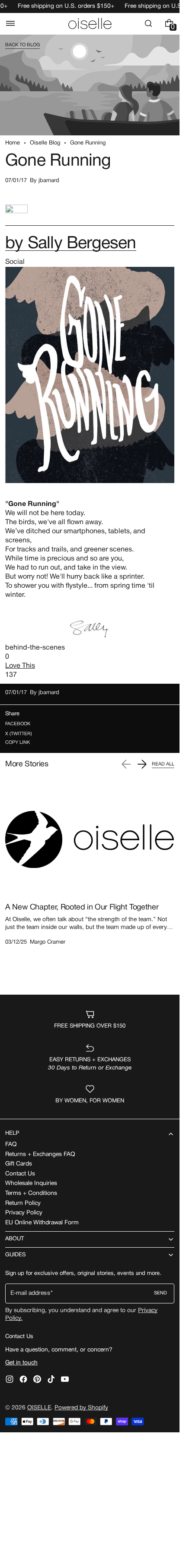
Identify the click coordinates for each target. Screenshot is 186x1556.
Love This (20, 666)
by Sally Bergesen (70, 244)
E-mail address (30, 1293)
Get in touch (21, 1363)
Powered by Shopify (81, 1408)
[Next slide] (141, 764)
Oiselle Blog (45, 143)
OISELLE (39, 1408)
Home (12, 143)
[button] (10, 23)
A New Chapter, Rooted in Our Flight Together (81, 907)
